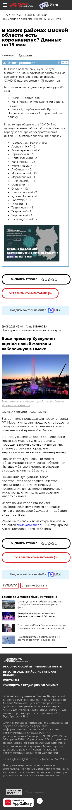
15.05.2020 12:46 (12, 15)
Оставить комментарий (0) (30, 293)
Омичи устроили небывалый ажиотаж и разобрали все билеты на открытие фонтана (41, 604)
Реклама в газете (48, 666)
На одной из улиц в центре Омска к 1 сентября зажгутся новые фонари (39, 638)
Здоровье (25, 55)
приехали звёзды (30, 525)
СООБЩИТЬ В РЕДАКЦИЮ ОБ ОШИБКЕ (30, 685)
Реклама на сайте (17, 666)
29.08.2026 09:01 (12, 326)
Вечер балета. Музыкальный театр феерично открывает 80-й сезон (37, 615)
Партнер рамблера (35, 792)
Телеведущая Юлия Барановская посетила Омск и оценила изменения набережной (42, 626)
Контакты (11, 680)
